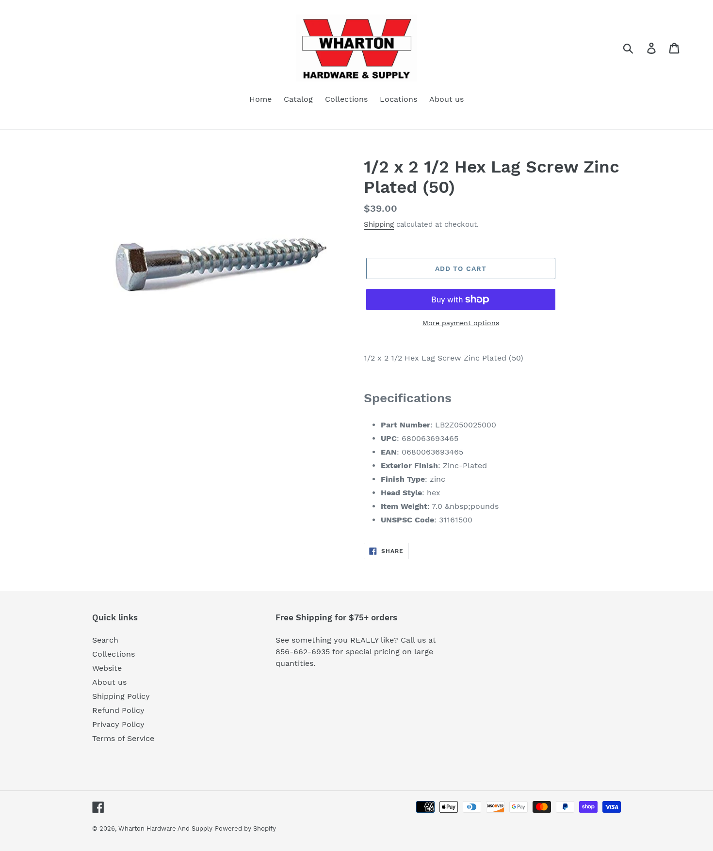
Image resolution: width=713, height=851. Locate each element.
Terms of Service (123, 738)
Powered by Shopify (245, 828)
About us (109, 682)
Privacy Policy (118, 724)
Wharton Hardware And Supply (165, 828)
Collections (113, 654)
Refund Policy (118, 710)
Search (105, 640)
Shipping (379, 224)
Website (107, 668)
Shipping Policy (121, 696)
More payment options (460, 323)
